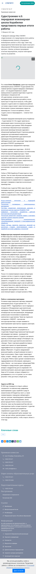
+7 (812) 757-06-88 (9, 480)
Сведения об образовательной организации (16, 534)
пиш (3, 434)
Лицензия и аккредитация (11, 537)
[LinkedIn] (10, 441)
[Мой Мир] (7, 441)
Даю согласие (18, 570)
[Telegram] (20, 441)
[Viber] (15, 441)
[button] (2, 3)
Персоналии (8, 546)
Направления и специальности (11, 494)
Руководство (8, 540)
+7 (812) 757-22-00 (9, 465)
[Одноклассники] (5, 441)
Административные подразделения (14, 549)
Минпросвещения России (11, 509)
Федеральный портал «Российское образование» (18, 515)
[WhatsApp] (18, 441)
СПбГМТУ (9, 3)
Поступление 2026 (7, 498)
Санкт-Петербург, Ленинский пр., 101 (14, 456)
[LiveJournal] (12, 441)
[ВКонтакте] (2, 441)
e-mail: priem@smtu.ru (11, 468)
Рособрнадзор (8, 512)
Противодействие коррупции (12, 556)
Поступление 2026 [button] (27, 3)
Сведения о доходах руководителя (14, 553)
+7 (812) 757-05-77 (9, 462)
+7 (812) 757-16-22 (9, 488)
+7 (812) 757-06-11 (9, 477)
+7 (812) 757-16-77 (6, 9)
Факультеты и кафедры (11, 543)
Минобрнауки (8, 506)
